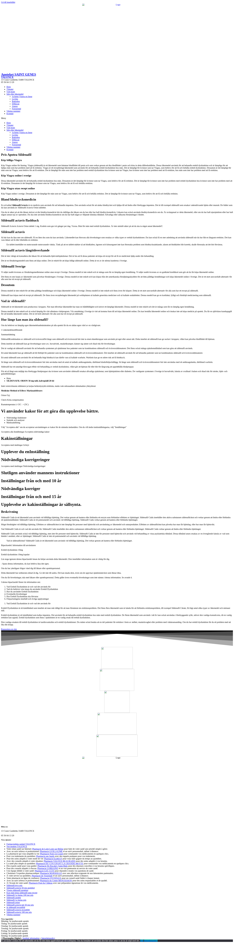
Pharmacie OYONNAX (50, 878)
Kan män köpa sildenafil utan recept (21, 893)
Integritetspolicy (48, 938)
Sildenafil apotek (13, 897)
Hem (8, 87)
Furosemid (16, 109)
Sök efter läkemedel (14, 94)
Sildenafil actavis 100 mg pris (19, 912)
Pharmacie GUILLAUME (51, 851)
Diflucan (15, 104)
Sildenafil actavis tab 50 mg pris (20, 905)
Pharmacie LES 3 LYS (44, 871)
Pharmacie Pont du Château (41, 883)
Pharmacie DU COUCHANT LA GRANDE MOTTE (59, 863)
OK (141, 940)
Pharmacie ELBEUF (53, 858)
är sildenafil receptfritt (15, 907)
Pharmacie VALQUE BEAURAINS (59, 861)
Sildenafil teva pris (14, 885)
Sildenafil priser (13, 902)
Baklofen (16, 101)
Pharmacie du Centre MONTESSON (56, 880)
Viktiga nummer (13, 111)
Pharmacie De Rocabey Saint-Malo (53, 866)
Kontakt (9, 113)
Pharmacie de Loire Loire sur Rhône (47, 849)
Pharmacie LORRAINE (47, 868)
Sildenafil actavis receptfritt (18, 910)
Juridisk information (31, 938)
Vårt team (10, 92)
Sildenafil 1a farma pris (16, 900)
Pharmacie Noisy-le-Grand (51, 854)
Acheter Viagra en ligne (22, 96)
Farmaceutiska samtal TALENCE (20, 844)
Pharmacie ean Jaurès (45, 856)
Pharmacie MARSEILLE (51, 873)
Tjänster (9, 89)
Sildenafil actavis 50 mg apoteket (20, 888)
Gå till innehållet (8, 2)
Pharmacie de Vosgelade (42, 876)
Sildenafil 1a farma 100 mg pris (19, 895)
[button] (117, 118)
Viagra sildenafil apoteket (17, 890)
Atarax (15, 106)
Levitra (15, 99)
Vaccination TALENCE (16, 846)
